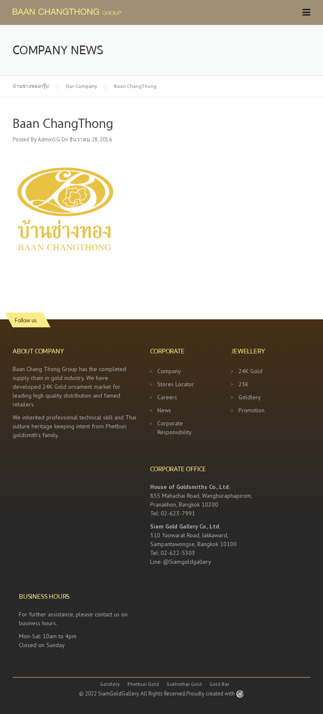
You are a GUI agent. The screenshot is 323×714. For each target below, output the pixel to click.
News (164, 410)
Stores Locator (175, 384)
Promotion (251, 410)
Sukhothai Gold (184, 684)
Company (169, 371)
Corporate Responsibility (174, 427)
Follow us (26, 320)
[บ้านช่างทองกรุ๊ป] (90, 11)
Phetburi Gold (143, 684)
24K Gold (250, 371)
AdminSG (49, 139)
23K (243, 384)
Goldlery (249, 397)
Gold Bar (219, 684)
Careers (167, 397)
